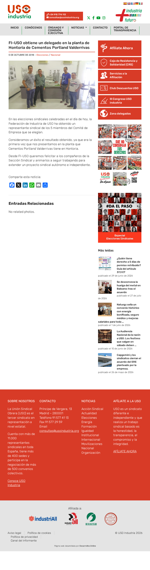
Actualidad (89, 413)
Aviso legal (14, 533)
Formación (89, 426)
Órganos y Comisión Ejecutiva (56, 30)
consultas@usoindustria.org (64, 17)
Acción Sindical (92, 409)
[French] (133, 3)
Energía (86, 422)
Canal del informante (24, 540)
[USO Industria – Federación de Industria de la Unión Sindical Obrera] (19, 12)
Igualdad (87, 431)
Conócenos (33, 27)
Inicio (15, 27)
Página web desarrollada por (75, 546)
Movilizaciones (91, 444)
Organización (90, 453)
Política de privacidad (24, 537)
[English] (129, 3)
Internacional (90, 439)
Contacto (100, 27)
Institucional (90, 435)
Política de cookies (39, 533)
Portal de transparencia (125, 29)
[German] (136, 3)
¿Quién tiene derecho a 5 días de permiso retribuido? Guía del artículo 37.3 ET (129, 265)
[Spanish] (125, 3)
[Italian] (140, 3)
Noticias (78, 27)
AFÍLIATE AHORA (125, 451)
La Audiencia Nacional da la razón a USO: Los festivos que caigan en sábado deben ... (128, 338)
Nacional (55, 55)
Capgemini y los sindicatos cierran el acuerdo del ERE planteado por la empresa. (129, 361)
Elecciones (42, 55)
